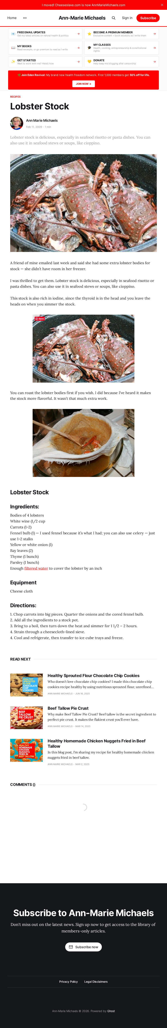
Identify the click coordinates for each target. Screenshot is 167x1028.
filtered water (36, 568)
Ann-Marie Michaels (82, 18)
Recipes (15, 96)
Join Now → (83, 83)
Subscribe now (86, 947)
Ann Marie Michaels (42, 120)
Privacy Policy (68, 981)
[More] (25, 18)
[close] (162, 5)
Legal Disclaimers (96, 981)
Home (11, 18)
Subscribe (148, 18)
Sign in (127, 18)
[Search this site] (114, 18)
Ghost (111, 1011)
